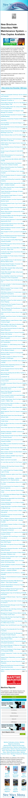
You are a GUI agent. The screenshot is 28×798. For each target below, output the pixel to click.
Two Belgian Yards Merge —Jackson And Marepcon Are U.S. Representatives (11, 479)
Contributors (14, 710)
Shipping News (6, 749)
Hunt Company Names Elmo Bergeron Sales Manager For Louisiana (12, 111)
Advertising (14, 713)
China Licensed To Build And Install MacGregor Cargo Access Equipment (13, 396)
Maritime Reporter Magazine (7, 775)
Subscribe (14, 697)
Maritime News (7, 745)
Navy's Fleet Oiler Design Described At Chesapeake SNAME (11, 392)
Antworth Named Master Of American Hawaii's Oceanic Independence (12, 585)
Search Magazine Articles (8, 732)
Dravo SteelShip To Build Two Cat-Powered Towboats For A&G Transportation (12, 276)
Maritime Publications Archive (11, 742)
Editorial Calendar (14, 716)
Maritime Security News (18, 745)
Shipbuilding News (8, 747)
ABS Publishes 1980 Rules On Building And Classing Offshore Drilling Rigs (12, 325)
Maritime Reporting (15, 749)
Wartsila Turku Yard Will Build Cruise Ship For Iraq (13, 625)
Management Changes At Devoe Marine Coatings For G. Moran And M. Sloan (13, 613)
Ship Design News (11, 750)
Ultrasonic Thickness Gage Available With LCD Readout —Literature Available (13, 569)
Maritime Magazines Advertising (16, 743)
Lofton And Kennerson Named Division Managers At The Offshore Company (13, 349)
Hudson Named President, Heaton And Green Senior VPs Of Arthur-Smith (12, 561)
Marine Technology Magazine (15, 775)
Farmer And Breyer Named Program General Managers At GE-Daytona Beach (12, 589)
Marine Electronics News (13, 752)
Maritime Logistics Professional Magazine (7, 789)
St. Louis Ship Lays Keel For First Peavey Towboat (14, 462)
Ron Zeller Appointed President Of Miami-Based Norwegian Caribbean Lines (13, 553)
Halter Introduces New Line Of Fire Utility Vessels (13, 135)
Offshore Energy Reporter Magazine (15, 789)
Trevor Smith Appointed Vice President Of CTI (12, 427)
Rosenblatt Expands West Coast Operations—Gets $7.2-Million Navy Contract (14, 621)
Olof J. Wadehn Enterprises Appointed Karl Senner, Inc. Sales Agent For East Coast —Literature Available (14, 520)
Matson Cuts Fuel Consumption (9, 460)
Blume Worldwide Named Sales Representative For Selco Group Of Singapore (13, 236)
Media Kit (14, 719)
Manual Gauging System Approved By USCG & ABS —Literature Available (13, 184)
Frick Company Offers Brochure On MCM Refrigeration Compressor (11, 529)
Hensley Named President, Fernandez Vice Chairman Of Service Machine (12, 264)
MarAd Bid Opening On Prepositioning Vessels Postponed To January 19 (13, 99)
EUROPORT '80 (5, 377)
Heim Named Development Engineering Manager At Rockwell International (13, 642)
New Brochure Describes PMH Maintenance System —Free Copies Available (12, 581)
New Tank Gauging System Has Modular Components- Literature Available (11, 164)
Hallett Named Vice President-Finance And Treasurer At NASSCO (12, 305)
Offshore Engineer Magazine (23, 788)
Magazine (14, 700)
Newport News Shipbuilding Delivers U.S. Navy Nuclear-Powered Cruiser (13, 365)
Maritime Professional (16, 754)
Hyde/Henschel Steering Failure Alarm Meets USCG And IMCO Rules (12, 224)
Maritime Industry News (20, 747)
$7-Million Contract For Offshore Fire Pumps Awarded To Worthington (12, 357)
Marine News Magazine (23, 775)
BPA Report (14, 722)
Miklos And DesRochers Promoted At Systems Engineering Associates (12, 666)
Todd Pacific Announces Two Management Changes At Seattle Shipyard (12, 634)
